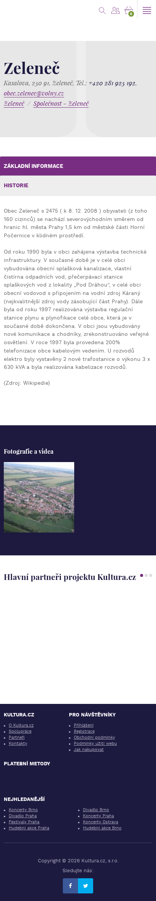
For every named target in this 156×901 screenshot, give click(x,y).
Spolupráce (20, 731)
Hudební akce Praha (29, 828)
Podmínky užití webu (95, 743)
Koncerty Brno (23, 809)
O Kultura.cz (21, 725)
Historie (16, 185)
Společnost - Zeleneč (61, 103)
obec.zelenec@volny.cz (34, 93)
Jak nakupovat (89, 749)
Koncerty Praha (98, 815)
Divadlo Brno (96, 809)
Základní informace (33, 166)
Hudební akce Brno (102, 828)
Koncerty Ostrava (100, 822)
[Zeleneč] (39, 497)
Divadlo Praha (23, 815)
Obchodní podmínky (94, 737)
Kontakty (18, 743)
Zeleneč (14, 103)
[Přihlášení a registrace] (115, 9)
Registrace (84, 731)
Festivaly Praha (24, 822)
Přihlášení (84, 725)
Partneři (17, 737)
